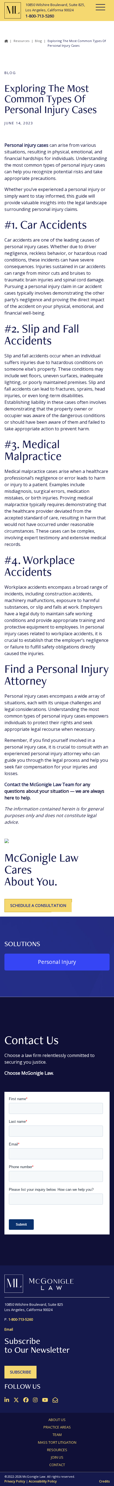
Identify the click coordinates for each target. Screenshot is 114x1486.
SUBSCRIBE (20, 1372)
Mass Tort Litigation (57, 1442)
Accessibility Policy (43, 1481)
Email (8, 1329)
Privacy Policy (14, 1481)
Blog (38, 41)
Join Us (57, 1457)
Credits (104, 1481)
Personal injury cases (26, 145)
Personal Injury (57, 962)
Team (57, 1434)
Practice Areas (57, 1427)
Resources (21, 41)
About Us (57, 1419)
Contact (57, 1464)
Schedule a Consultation (38, 905)
